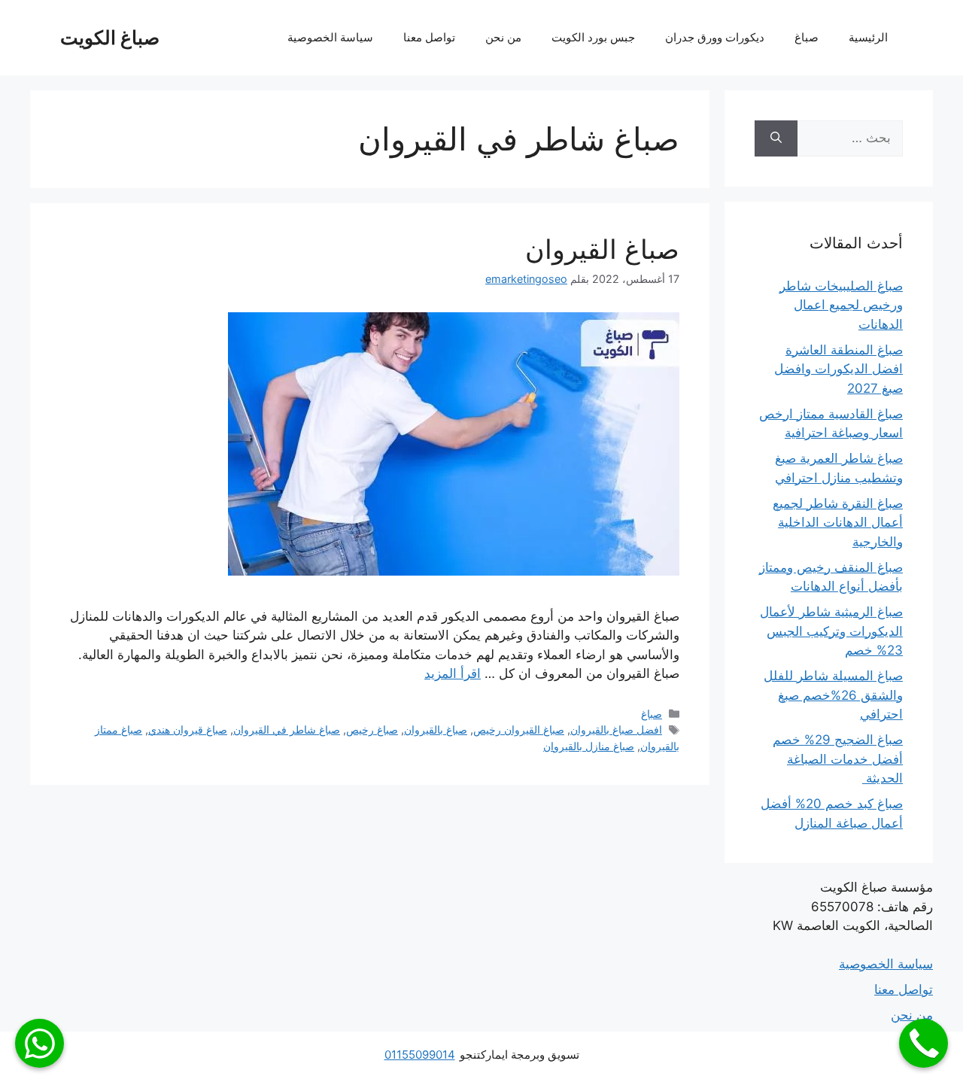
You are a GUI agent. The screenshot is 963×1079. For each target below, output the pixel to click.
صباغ (806, 37)
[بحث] (776, 138)
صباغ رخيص (372, 729)
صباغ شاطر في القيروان (286, 729)
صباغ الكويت (109, 37)
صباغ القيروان (602, 249)
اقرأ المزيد (452, 673)
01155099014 (419, 1054)
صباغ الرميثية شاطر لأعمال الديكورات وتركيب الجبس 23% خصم (831, 631)
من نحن (503, 37)
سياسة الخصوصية (330, 37)
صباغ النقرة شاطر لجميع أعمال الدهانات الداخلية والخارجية (838, 522)
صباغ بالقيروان (435, 729)
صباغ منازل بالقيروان (588, 746)
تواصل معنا (429, 37)
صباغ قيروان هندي (187, 729)
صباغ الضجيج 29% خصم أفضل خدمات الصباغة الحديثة (838, 759)
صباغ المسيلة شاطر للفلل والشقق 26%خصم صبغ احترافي (833, 695)
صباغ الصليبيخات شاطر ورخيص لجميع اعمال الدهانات (841, 305)
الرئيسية (868, 37)
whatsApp (39, 1043)
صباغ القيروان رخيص (518, 729)
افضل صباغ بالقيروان (616, 729)
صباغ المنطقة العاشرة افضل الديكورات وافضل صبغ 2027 (838, 369)
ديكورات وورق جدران (714, 37)
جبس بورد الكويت (593, 37)
